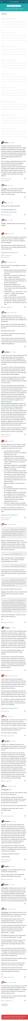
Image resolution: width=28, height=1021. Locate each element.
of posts (13, 1)
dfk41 (4, 223)
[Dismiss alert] (22, 1018)
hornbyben (7, 529)
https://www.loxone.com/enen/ (9, 403)
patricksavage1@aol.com (12, 252)
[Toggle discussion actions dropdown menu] (26, 1)
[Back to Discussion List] (1, 1)
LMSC (4, 631)
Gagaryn (5, 189)
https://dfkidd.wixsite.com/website (9, 212)
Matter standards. (15, 989)
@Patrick (3, 592)
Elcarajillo (5, 888)
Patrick (5, 316)
